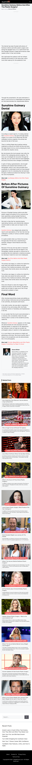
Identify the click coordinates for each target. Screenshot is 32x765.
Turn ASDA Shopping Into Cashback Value (14, 738)
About (8, 754)
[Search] (26, 717)
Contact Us (14, 754)
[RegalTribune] (5, 2)
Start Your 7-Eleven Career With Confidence (15, 741)
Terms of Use (16, 757)
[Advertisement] (16, 28)
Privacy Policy (22, 754)
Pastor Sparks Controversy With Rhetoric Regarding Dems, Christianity (14, 373)
